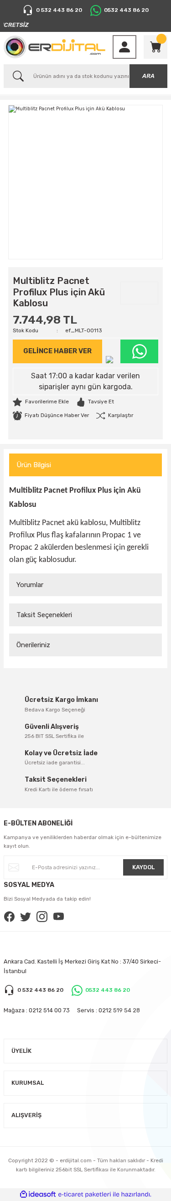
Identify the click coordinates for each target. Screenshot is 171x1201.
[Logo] (54, 47)
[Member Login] (124, 46)
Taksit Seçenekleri (44, 615)
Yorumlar (29, 585)
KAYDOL (143, 867)
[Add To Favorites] (41, 402)
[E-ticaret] (84, 1194)
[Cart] (155, 46)
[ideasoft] (38, 1195)
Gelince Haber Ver (57, 351)
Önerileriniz (33, 645)
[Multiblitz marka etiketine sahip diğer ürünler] (139, 293)
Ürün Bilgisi (33, 465)
